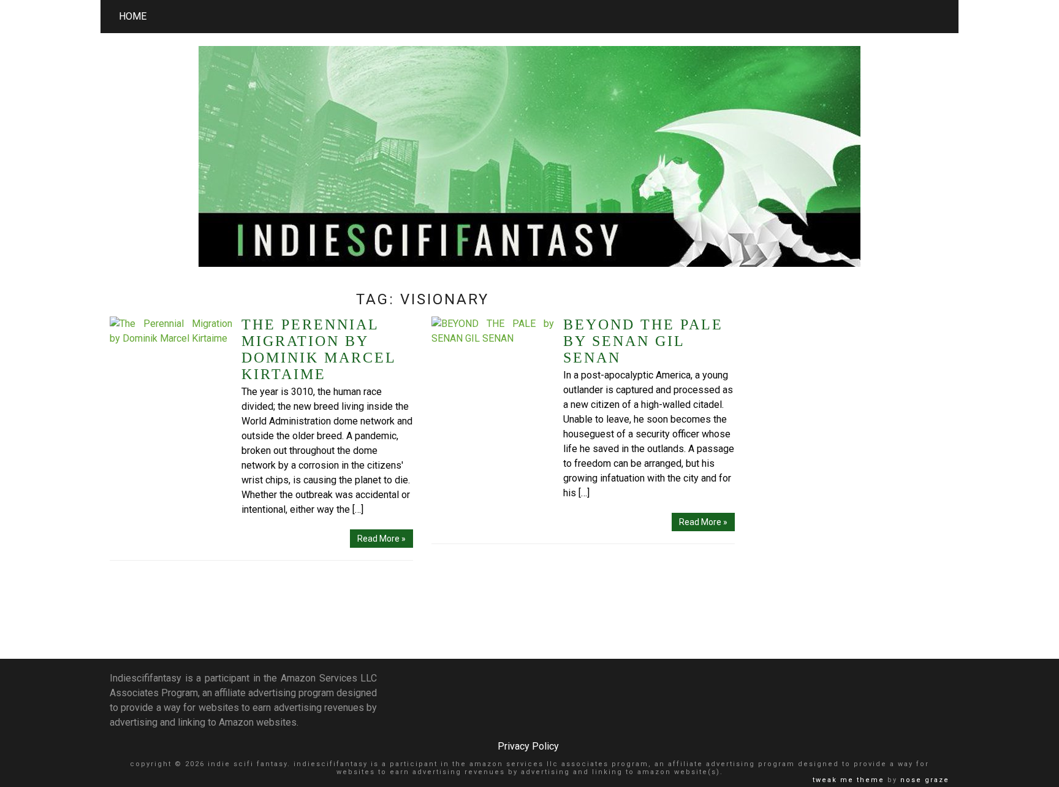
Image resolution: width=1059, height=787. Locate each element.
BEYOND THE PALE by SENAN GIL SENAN (643, 341)
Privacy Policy (528, 746)
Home (132, 16)
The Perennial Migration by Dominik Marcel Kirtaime (318, 349)
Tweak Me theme (848, 780)
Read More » (381, 538)
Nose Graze (924, 780)
